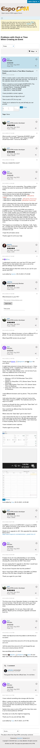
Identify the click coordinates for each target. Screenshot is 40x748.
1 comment (11, 665)
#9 (37, 522)
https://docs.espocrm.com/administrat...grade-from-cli (18, 534)
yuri (31, 361)
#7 (37, 330)
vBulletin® (19, 738)
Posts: (9, 66)
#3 (37, 160)
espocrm (21, 361)
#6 (37, 293)
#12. (34, 670)
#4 (37, 183)
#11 (37, 598)
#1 (37, 70)
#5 (37, 256)
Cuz (8, 259)
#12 (37, 632)
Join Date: (10, 64)
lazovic (13, 274)
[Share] (36, 65)
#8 (37, 358)
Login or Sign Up (32, 1)
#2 (37, 133)
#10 (37, 554)
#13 (37, 695)
